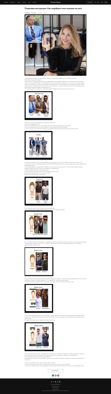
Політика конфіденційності (55, 384)
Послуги (24, 2)
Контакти (35, 2)
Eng (98, 2)
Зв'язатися (90, 2)
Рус (95, 2)
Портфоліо (12, 2)
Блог (29, 2)
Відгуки (18, 2)
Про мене (6, 2)
